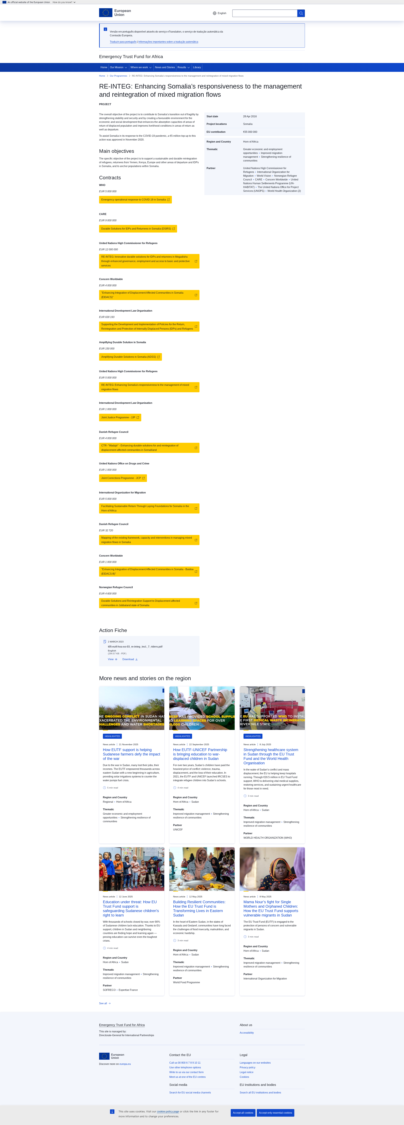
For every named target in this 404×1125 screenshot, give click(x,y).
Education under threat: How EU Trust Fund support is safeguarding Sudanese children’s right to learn (131, 908)
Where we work (139, 67)
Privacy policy (247, 1067)
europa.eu (125, 1064)
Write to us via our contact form (186, 1072)
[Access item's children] (126, 67)
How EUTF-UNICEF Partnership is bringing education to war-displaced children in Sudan (200, 754)
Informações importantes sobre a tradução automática (168, 41)
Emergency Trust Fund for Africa (122, 1025)
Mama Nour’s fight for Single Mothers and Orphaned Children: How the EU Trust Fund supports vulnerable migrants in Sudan (271, 908)
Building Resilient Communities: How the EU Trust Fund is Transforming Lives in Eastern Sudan (199, 908)
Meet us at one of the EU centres (187, 1077)
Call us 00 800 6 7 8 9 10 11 (185, 1062)
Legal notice (246, 1072)
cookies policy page (168, 1111)
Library (197, 67)
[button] (112, 659)
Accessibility (247, 1032)
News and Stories (165, 67)
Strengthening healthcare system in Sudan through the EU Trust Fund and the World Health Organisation (271, 756)
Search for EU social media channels (190, 1092)
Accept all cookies (243, 1112)
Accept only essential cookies (275, 1112)
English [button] (222, 13)
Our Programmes (118, 76)
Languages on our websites (255, 1062)
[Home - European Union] (115, 12)
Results (182, 67)
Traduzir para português (123, 41)
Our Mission (116, 67)
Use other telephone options (185, 1067)
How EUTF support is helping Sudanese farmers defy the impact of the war (131, 754)
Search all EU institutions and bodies (260, 1092)
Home (104, 67)
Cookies (244, 1077)
